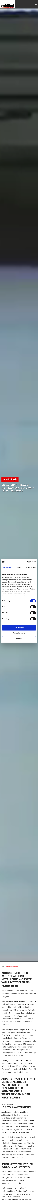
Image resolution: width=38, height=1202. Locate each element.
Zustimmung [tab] (6, 567)
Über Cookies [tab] (31, 567)
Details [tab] (18, 567)
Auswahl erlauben (19, 633)
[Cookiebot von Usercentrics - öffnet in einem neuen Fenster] (27, 562)
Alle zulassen (19, 627)
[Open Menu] (36, 4)
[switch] (33, 606)
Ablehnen (19, 638)
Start (2, 966)
